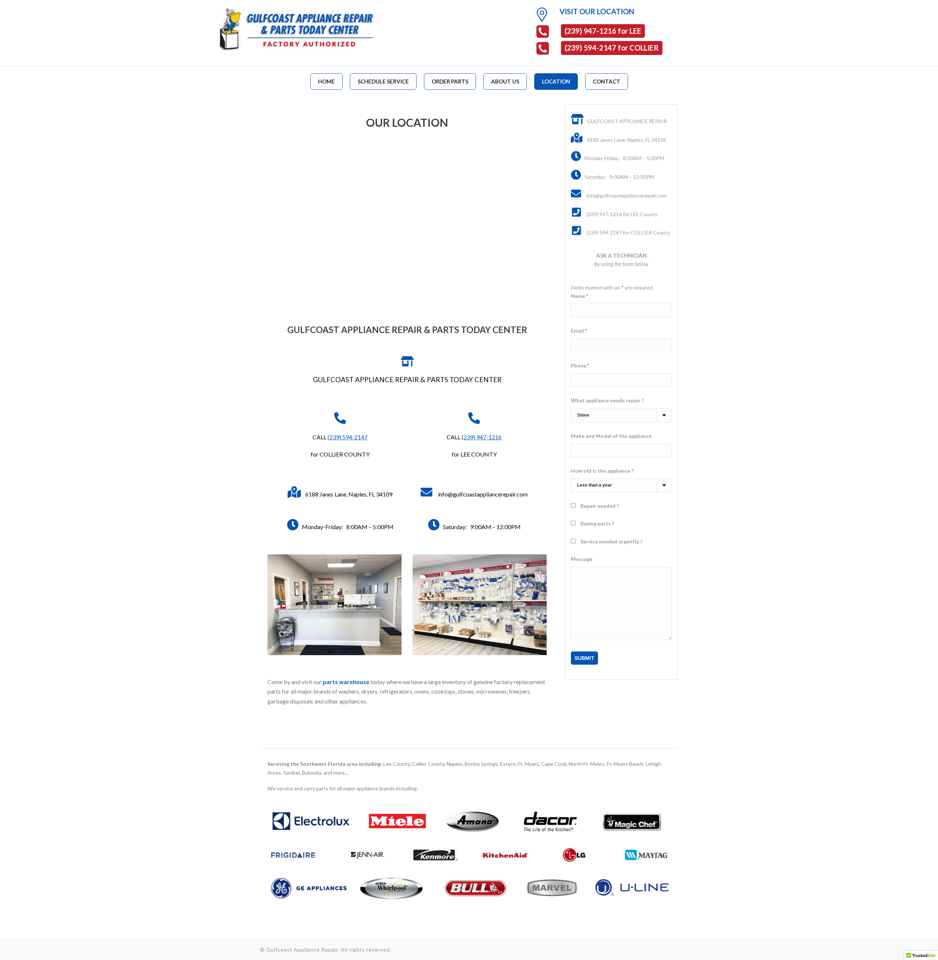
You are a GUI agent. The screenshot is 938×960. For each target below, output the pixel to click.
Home (326, 81)
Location (556, 81)
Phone (580, 365)
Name (579, 296)
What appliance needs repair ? (607, 400)
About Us (505, 81)
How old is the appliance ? (602, 471)
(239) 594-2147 (348, 436)
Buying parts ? (597, 523)
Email (579, 331)
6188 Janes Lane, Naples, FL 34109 (348, 494)
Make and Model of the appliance (611, 436)
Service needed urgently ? (611, 541)
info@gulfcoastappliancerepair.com (483, 494)
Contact (606, 81)
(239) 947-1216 (482, 436)
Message (581, 559)
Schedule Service (383, 81)
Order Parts (450, 81)
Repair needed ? (599, 506)
